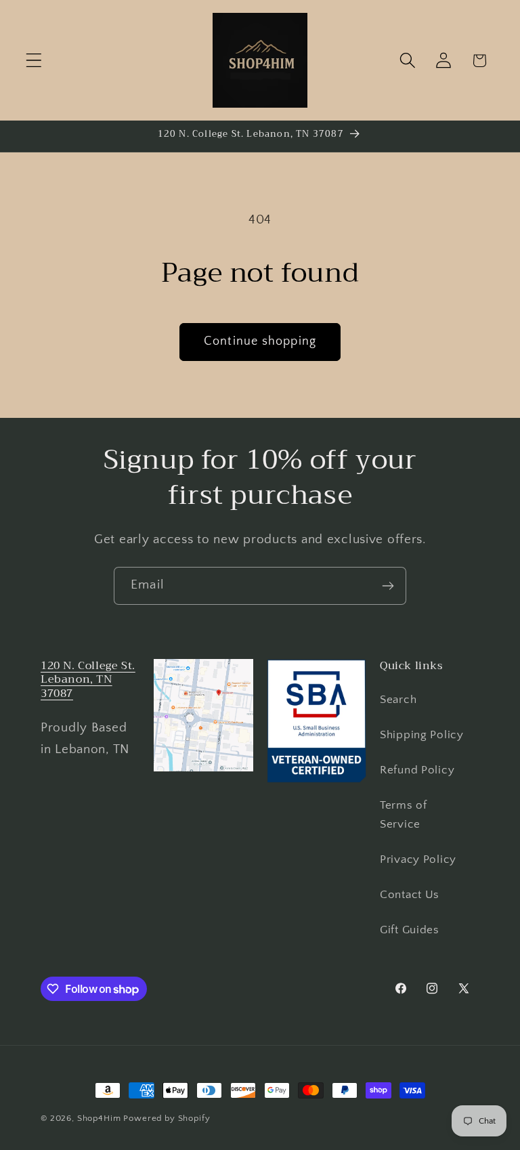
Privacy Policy (418, 859)
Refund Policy (417, 770)
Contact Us (409, 895)
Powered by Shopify (166, 1118)
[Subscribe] (388, 586)
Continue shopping (260, 341)
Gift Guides (409, 930)
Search (398, 700)
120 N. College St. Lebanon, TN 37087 (88, 680)
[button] (34, 61)
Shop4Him (99, 1118)
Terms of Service (403, 814)
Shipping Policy (422, 735)
